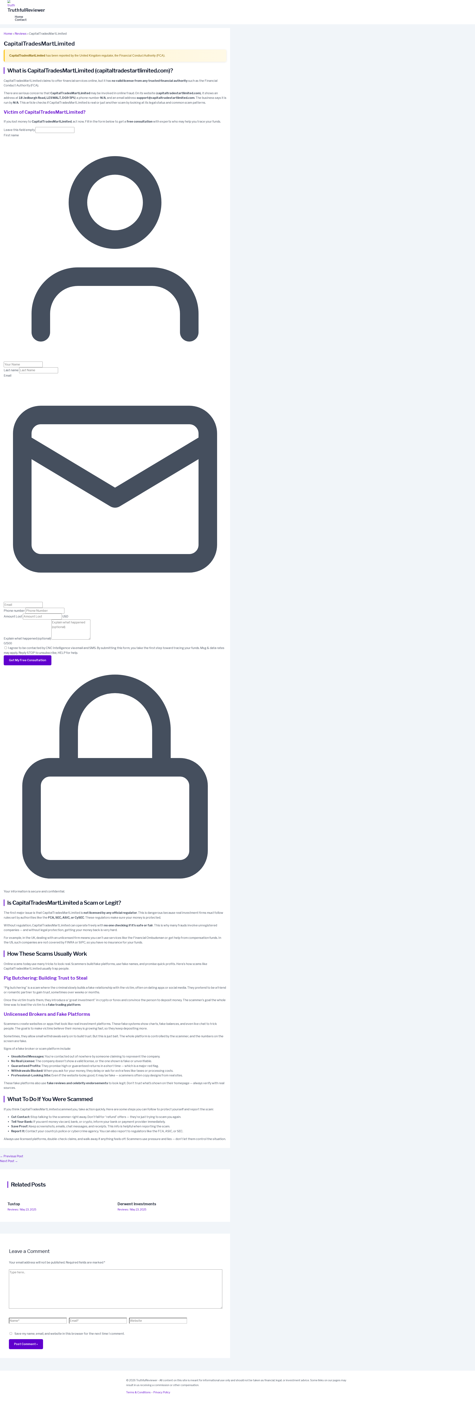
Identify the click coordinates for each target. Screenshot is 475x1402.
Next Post (9, 1161)
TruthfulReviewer (26, 10)
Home (19, 16)
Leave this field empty (19, 130)
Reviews (21, 33)
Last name (11, 370)
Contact (21, 19)
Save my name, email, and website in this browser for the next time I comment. (69, 1333)
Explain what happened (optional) (27, 638)
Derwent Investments (136, 1204)
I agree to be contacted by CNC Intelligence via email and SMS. (52, 648)
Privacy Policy (161, 1392)
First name (11, 135)
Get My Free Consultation (27, 660)
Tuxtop (13, 1204)
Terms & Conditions (138, 1392)
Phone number (14, 610)
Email (7, 375)
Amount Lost (13, 616)
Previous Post (11, 1156)
